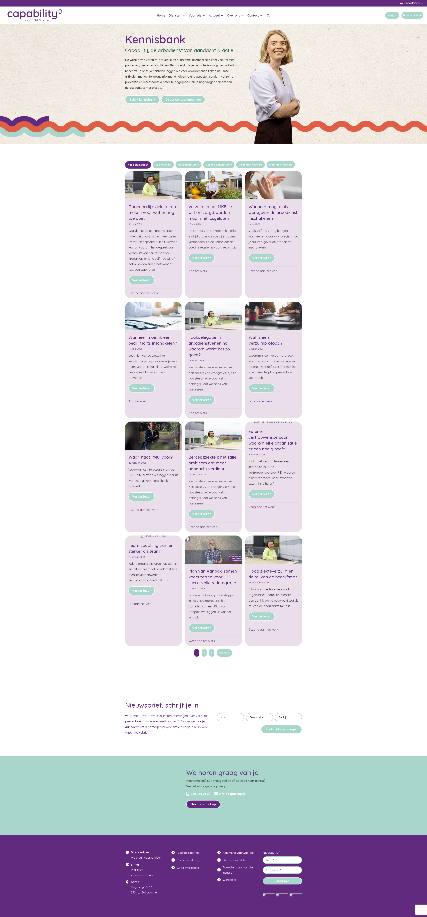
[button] (268, 15)
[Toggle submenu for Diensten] (184, 16)
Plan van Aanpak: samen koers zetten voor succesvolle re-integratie (212, 576)
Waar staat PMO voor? (150, 457)
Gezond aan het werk (143, 293)
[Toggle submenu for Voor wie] (204, 16)
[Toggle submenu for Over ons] (242, 16)
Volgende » (224, 652)
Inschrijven (282, 880)
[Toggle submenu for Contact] (261, 16)
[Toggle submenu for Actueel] (222, 16)
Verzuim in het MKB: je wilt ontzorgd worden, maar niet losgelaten (210, 212)
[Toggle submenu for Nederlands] (422, 3)
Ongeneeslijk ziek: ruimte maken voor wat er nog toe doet (152, 212)
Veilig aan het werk (262, 507)
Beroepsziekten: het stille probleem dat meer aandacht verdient (212, 462)
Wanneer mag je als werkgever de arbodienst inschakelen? (273, 212)
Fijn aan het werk (261, 401)
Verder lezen (143, 280)
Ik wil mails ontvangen (281, 729)
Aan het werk (197, 271)
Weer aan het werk (201, 641)
